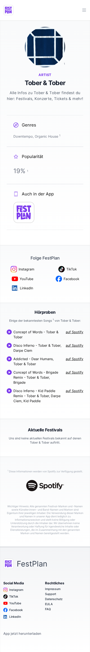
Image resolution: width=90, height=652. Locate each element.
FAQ (48, 609)
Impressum (52, 589)
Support (50, 594)
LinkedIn (15, 616)
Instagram (16, 589)
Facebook (16, 610)
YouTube (15, 603)
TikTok (13, 596)
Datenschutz (54, 599)
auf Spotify (74, 332)
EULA (49, 604)
